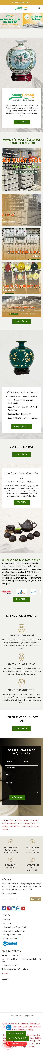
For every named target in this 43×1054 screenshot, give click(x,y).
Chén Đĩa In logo (19, 1047)
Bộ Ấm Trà (10, 820)
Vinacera (31, 1047)
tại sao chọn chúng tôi (21, 616)
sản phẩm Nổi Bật (21, 446)
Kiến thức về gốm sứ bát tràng (21, 719)
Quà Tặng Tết (17, 1041)
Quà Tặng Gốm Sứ (29, 823)
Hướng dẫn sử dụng (10, 938)
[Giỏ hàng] (39, 8)
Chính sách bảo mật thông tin (14, 931)
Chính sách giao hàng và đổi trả (14, 927)
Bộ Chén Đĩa (23, 1024)
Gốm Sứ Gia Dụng (15, 823)
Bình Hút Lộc (28, 820)
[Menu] (3, 8)
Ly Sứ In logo (30, 1041)
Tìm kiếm (6, 920)
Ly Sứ (4, 820)
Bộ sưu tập (7, 923)
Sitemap (5, 973)
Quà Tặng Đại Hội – (30, 826)
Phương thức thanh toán (12, 935)
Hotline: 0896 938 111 (21, 2)
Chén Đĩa (19, 820)
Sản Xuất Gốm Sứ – (16, 826)
